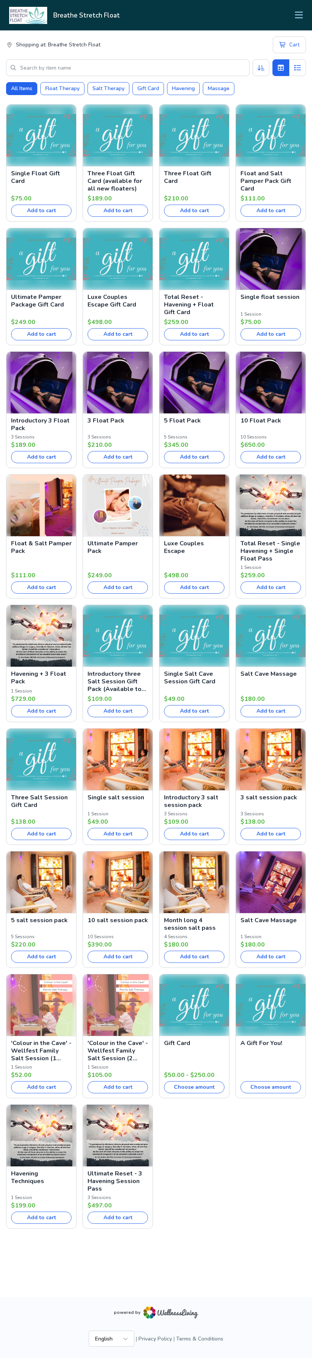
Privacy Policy (155, 1338)
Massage (218, 88)
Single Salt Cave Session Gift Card (189, 677)
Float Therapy (62, 88)
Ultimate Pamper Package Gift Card (37, 300)
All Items (21, 88)
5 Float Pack (182, 420)
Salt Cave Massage (268, 674)
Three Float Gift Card (188, 177)
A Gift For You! (261, 1043)
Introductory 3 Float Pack (40, 424)
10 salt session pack (118, 920)
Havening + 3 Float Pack (38, 677)
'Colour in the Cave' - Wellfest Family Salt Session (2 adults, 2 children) (118, 1050)
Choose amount (194, 1087)
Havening (183, 88)
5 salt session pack (39, 920)
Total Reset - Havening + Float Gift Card (189, 304)
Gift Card (148, 88)
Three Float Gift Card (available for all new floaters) (115, 181)
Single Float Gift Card (35, 177)
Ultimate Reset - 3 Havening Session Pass (115, 1181)
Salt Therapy (108, 88)
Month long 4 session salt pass (190, 924)
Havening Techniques (27, 1177)
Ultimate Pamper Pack (113, 547)
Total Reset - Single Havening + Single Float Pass (270, 551)
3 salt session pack (268, 797)
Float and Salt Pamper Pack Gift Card (265, 181)
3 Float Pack (106, 420)
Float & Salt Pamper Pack (41, 547)
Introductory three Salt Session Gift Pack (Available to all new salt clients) (117, 681)
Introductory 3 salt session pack (191, 801)
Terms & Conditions (199, 1338)
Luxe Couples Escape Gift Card (112, 300)
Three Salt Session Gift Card (39, 801)
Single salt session (116, 797)
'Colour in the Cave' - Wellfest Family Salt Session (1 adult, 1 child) (41, 1050)
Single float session (269, 297)
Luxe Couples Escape (184, 547)
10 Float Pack (260, 420)
